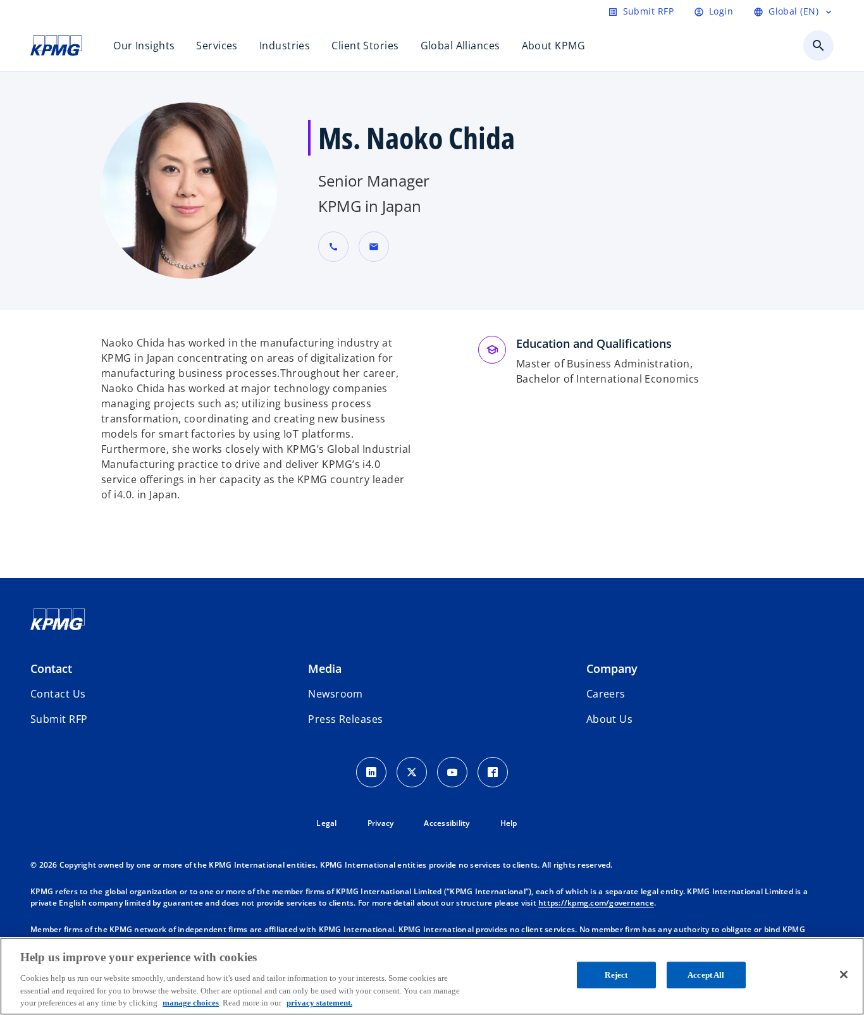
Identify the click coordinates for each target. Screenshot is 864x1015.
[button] (374, 246)
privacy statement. (319, 1002)
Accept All (706, 975)
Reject (616, 975)
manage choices (191, 1002)
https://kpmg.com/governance (596, 902)
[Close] (844, 974)
